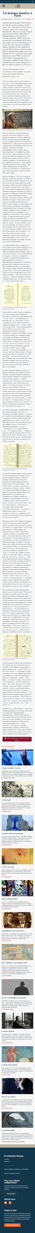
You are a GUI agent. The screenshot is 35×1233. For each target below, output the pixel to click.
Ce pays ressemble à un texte (11, 768)
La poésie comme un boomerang (12, 833)
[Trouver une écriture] (17, 1086)
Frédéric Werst (7, 19)
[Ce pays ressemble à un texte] (17, 757)
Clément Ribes (7, 845)
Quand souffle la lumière (10, 899)
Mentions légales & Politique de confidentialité (16, 1169)
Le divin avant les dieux (9, 1065)
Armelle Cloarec (8, 1108)
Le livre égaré (6, 800)
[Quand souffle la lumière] (17, 888)
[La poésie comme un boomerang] (17, 822)
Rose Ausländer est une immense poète (14, 963)
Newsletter (11, 1194)
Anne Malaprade (8, 1042)
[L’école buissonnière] (17, 1119)
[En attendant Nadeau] (17, 6)
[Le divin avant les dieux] (17, 1054)
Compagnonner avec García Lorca (13, 931)
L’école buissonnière (8, 1130)
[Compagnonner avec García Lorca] (17, 920)
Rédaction (7, 1161)
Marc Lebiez (7, 1074)
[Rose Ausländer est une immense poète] (17, 952)
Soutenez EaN (12, 1225)
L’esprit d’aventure (8, 1031)
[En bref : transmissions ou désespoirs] (17, 987)
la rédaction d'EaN (8, 1009)
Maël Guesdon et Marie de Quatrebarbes (14, 1141)
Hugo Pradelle (7, 975)
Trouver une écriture (8, 1097)
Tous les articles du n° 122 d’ (17, 739)
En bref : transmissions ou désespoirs (14, 998)
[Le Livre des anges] (17, 856)
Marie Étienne (7, 811)
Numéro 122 (30, 19)
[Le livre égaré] (17, 789)
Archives (6, 1159)
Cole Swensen (7, 876)
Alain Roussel (7, 940)
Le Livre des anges (8, 867)
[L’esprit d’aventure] (17, 1020)
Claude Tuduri (7, 908)
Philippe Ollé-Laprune (9, 778)
